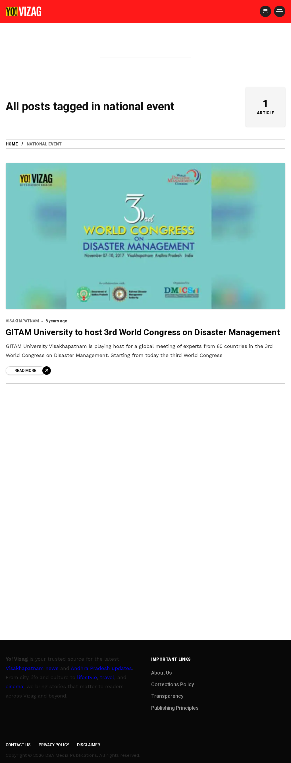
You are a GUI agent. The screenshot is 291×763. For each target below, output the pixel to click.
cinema (14, 686)
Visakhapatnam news (32, 668)
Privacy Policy (54, 745)
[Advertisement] (145, 49)
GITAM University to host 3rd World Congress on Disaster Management (143, 332)
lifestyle (87, 677)
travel (107, 677)
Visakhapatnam (22, 321)
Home (12, 144)
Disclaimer (88, 745)
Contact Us (18, 745)
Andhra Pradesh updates (101, 668)
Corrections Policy (172, 684)
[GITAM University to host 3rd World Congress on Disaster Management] (145, 236)
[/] (265, 11)
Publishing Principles (175, 708)
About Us (161, 673)
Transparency (167, 696)
